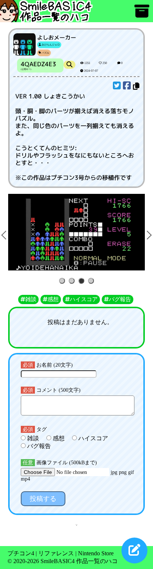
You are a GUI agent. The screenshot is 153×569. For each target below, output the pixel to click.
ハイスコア (92, 438)
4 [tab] (92, 281)
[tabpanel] (76, 232)
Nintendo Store (96, 553)
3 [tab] (82, 281)
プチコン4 (20, 553)
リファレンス (56, 553)
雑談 (33, 438)
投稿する (43, 498)
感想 (58, 438)
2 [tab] (73, 281)
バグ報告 (38, 446)
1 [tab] (63, 281)
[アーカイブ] (141, 14)
